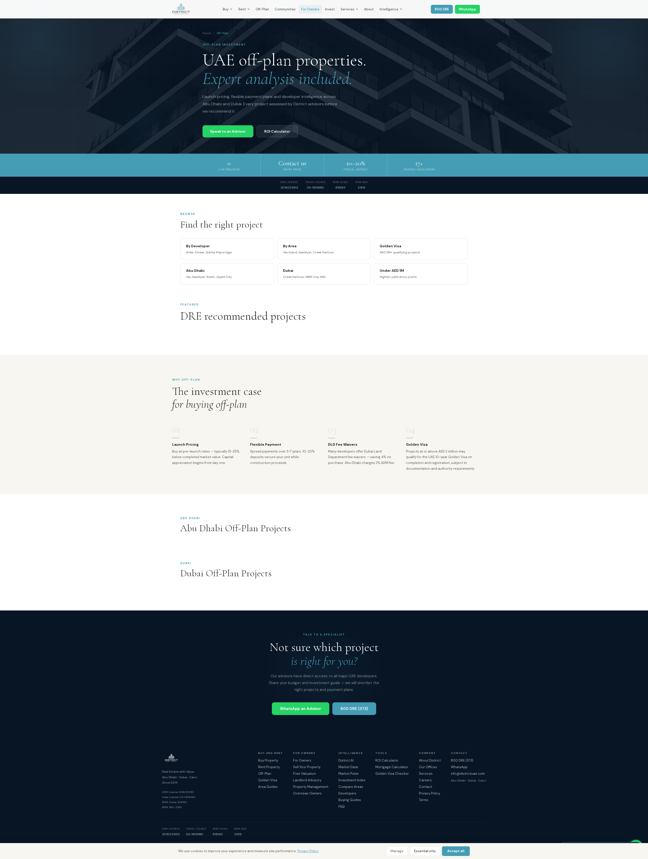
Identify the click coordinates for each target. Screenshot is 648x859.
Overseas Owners (307, 793)
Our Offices (428, 767)
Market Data (348, 767)
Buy (226, 9)
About (369, 9)
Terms (423, 800)
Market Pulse (348, 773)
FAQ (341, 806)
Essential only (425, 851)
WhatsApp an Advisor (300, 708)
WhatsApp (467, 9)
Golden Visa (267, 780)
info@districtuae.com (468, 773)
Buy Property (268, 760)
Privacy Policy (308, 851)
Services (347, 9)
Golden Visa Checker (392, 773)
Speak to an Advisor (228, 131)
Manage (397, 851)
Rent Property (269, 767)
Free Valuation (304, 773)
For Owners (310, 9)
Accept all (455, 851)
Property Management (310, 787)
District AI (346, 760)
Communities (285, 9)
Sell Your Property (306, 767)
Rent (242, 9)
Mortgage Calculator (391, 767)
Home (206, 33)
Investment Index (351, 780)
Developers (347, 793)
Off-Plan (262, 9)
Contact (425, 787)
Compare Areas (350, 787)
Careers (425, 780)
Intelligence (389, 9)
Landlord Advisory (307, 780)
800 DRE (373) (354, 708)
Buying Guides (349, 800)
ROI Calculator (277, 131)
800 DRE (442, 9)
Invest (330, 9)
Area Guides (268, 787)
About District (430, 760)
